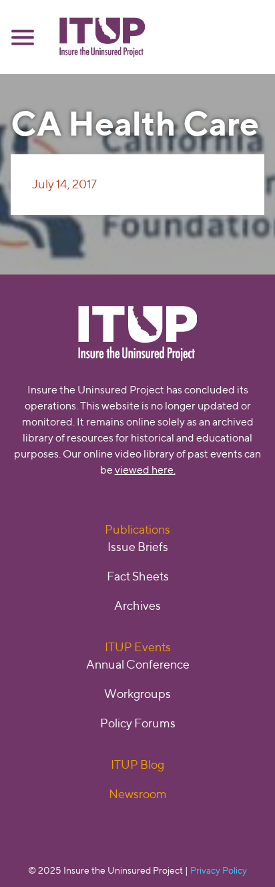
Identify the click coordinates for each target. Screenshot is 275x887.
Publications (137, 529)
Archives (137, 605)
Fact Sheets (138, 576)
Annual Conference (138, 664)
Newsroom (138, 794)
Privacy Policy (218, 870)
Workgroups (137, 694)
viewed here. (145, 470)
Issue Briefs (137, 547)
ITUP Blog (137, 764)
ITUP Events (138, 647)
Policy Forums (138, 723)
